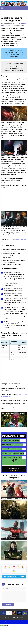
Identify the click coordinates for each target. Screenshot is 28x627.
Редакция (20, 617)
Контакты (7, 617)
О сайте (14, 617)
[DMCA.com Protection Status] (4, 626)
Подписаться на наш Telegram (15, 576)
